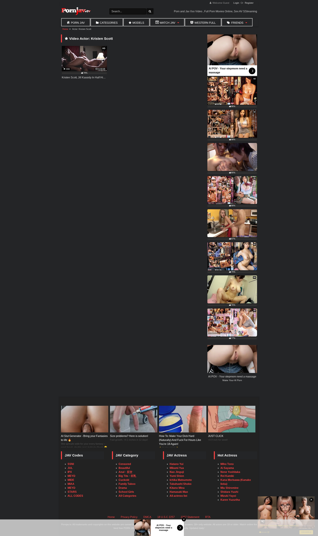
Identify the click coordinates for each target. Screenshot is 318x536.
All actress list (178, 495)
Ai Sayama (227, 468)
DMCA (147, 517)
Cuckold (124, 480)
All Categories (127, 495)
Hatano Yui (176, 464)
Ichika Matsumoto (181, 480)
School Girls (126, 491)
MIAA (71, 483)
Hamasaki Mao (179, 491)
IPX (70, 472)
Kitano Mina (177, 487)
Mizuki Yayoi (228, 495)
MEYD (71, 476)
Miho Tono (227, 464)
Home (65, 29)
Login (236, 2)
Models (138, 22)
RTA (208, 517)
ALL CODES (75, 495)
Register (249, 2)
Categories (109, 22)
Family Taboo (127, 483)
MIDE (71, 480)
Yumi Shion (177, 476)
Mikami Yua (177, 468)
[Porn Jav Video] (76, 11)
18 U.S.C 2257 (166, 517)
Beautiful (124, 468)
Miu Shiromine (229, 487)
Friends (237, 22)
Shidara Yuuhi (229, 491)
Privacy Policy (129, 517)
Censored (125, 464)
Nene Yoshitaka (230, 472)
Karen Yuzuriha (230, 499)
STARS (72, 491)
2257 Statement (190, 517)
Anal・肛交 (125, 472)
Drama (123, 487)
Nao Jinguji (177, 472)
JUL (70, 468)
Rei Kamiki (227, 476)
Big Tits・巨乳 (127, 476)
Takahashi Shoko (180, 483)
